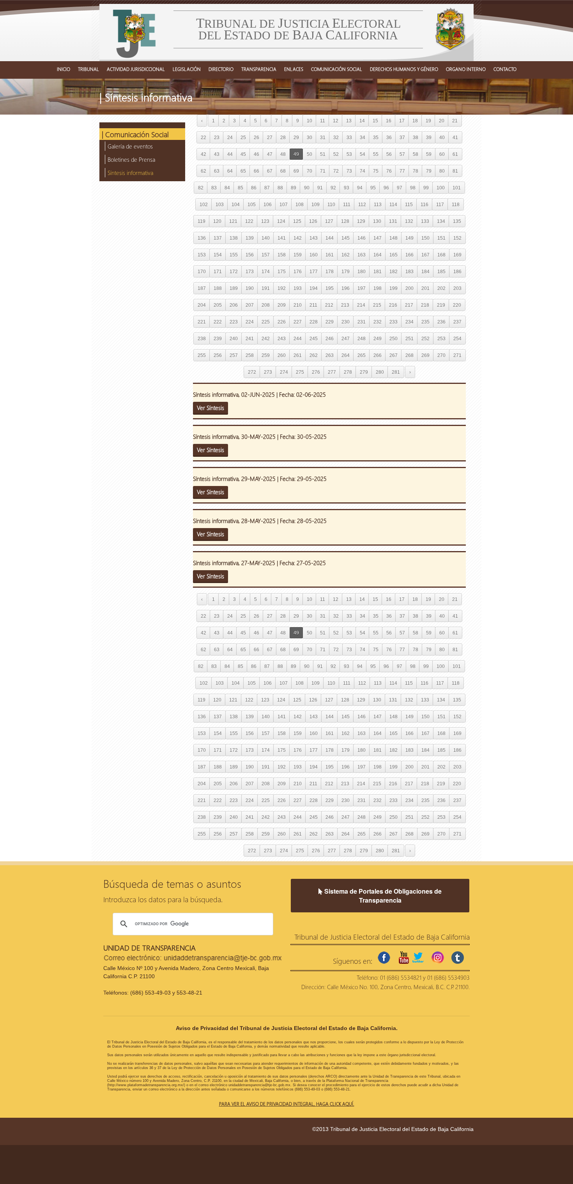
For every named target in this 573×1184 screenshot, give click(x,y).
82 (200, 187)
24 (230, 137)
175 (282, 271)
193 (298, 288)
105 (252, 204)
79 (429, 170)
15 (375, 120)
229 (329, 321)
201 (425, 288)
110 (331, 204)
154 (218, 254)
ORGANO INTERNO (466, 69)
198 (377, 288)
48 (283, 154)
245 (313, 338)
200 (409, 288)
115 (409, 204)
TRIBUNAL (88, 69)
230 (345, 321)
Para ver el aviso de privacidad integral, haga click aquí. (286, 1104)
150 (425, 237)
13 (349, 120)
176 (298, 271)
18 (415, 120)
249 (377, 338)
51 (322, 154)
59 (429, 154)
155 (234, 254)
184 (425, 271)
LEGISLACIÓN (187, 69)
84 (227, 187)
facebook (384, 957)
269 (425, 355)
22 (203, 137)
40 (442, 137)
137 (218, 237)
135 (457, 221)
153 (202, 254)
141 (282, 237)
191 (266, 288)
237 (457, 321)
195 (329, 288)
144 (329, 237)
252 (425, 338)
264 (345, 355)
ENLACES (293, 69)
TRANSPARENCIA (258, 69)
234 (409, 321)
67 (269, 170)
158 (282, 254)
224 (250, 321)
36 (389, 137)
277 (332, 372)
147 (377, 237)
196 (345, 288)
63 (216, 170)
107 (283, 204)
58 (415, 154)
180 (361, 271)
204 (202, 304)
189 (234, 288)
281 (396, 372)
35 (375, 137)
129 (361, 221)
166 (409, 254)
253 (441, 338)
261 (298, 355)
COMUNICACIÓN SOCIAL (336, 69)
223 (234, 321)
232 (377, 321)
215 (377, 304)
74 (362, 170)
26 (256, 137)
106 (268, 204)
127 (329, 221)
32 (336, 137)
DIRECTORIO (221, 69)
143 (313, 237)
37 (402, 137)
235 (425, 321)
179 (345, 271)
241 (250, 338)
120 (217, 221)
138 (234, 237)
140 (266, 237)
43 (216, 154)
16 (388, 120)
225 (266, 321)
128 (345, 221)
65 (243, 170)
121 (233, 221)
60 (442, 154)
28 (283, 137)
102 (204, 204)
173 (250, 271)
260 (282, 355)
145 (345, 237)
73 (349, 170)
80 (442, 170)
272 (252, 372)
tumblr (457, 957)
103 (220, 204)
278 (348, 372)
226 (282, 321)
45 (243, 154)
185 (441, 271)
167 (425, 254)
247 (345, 338)
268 (409, 355)
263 (329, 355)
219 (441, 304)
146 (361, 237)
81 (455, 170)
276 (316, 372)
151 (441, 237)
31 (322, 137)
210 (298, 304)
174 (266, 271)
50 (309, 154)
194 (313, 288)
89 (293, 187)
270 (441, 355)
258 (250, 355)
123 (265, 221)
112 (362, 204)
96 (386, 187)
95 (373, 187)
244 (298, 338)
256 (218, 355)
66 (256, 170)
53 (349, 154)
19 (428, 120)
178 (329, 271)
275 (300, 372)
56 (389, 154)
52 (336, 154)
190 (250, 288)
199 (393, 288)
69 (296, 170)
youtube (404, 957)
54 (362, 154)
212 (329, 304)
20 (441, 120)
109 (315, 204)
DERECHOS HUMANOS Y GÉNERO (404, 69)
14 (362, 120)
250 (393, 338)
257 (234, 355)
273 (268, 372)
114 (393, 204)
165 (393, 254)
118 (456, 204)
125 (297, 221)
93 (346, 187)
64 (230, 170)
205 (218, 304)
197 (361, 288)
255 (202, 355)
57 (402, 154)
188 (218, 288)
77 (402, 170)
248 (361, 338)
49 (296, 154)
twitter (418, 957)
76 (389, 170)
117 (440, 204)
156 (250, 254)
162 (345, 254)
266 (377, 355)
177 (313, 271)
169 (457, 254)
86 (253, 187)
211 (313, 304)
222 (218, 321)
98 (413, 187)
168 (441, 254)
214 (361, 304)
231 (361, 321)
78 (415, 170)
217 (409, 304)
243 (282, 338)
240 (234, 338)
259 (266, 355)
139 (250, 237)
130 (377, 221)
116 (424, 204)
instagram (438, 957)
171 (218, 271)
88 (280, 187)
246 (329, 338)
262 (313, 355)
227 (298, 321)
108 (299, 204)
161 (329, 254)
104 (236, 204)
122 (249, 221)
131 (393, 221)
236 (441, 321)
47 (269, 154)
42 (203, 154)
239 (218, 338)
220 (457, 304)
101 (457, 187)
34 (362, 137)
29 (296, 137)
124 (281, 221)
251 (409, 338)
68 (283, 170)
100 (441, 187)
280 (380, 372)
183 (409, 271)
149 (409, 237)
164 (377, 254)
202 (441, 288)
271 (457, 355)
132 (409, 221)
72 (336, 170)
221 (202, 321)
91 (320, 187)
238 (202, 338)
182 (393, 271)
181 (377, 271)
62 (203, 170)
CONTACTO (504, 69)
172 (234, 271)
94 (360, 187)
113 (378, 204)
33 (349, 137)
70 (309, 170)
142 (298, 237)
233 (393, 321)
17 (402, 120)
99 (426, 187)
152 (457, 237)
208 (266, 304)
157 (266, 254)
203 (457, 288)
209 (282, 304)
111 (346, 204)
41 (455, 137)
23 (216, 137)
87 (267, 187)
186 (457, 271)
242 (266, 338)
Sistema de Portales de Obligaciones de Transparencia (382, 896)
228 (313, 321)
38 (415, 137)
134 (441, 221)
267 (393, 355)
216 (393, 304)
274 (284, 372)
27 (269, 137)
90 (306, 187)
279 (364, 372)
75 (375, 170)
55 (375, 154)
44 (230, 154)
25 (243, 137)
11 (322, 120)
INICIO (63, 69)
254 (457, 338)
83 (214, 187)
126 (313, 221)
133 (425, 221)
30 (309, 137)
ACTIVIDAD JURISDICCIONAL (136, 69)
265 (361, 355)
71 (322, 170)
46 (256, 154)
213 (345, 304)
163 (361, 254)
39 (429, 137)
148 (393, 237)
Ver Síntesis (210, 408)
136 (202, 237)
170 (202, 271)
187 (202, 288)
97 (399, 187)
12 (335, 120)
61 (455, 154)
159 (298, 254)
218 (425, 304)
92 (333, 187)
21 (455, 120)
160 (313, 254)
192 (282, 288)
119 (201, 221)
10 (309, 120)
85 (240, 187)
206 (234, 304)
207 (250, 304)
